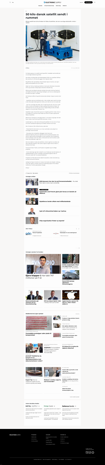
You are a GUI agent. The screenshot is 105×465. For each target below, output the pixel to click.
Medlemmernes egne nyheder (34, 313)
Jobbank (65, 5)
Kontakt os (62, 439)
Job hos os (62, 441)
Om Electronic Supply (64, 443)
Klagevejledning (49, 442)
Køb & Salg (58, 5)
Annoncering (33, 439)
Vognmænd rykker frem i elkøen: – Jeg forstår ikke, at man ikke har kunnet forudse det (52, 414)
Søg (13, 2)
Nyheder (40, 5)
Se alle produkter (34, 441)
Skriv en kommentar (74, 173)
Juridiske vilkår (49, 440)
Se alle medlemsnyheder (74, 396)
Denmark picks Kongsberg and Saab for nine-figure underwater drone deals (70, 414)
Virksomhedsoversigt (49, 5)
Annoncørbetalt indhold (50, 444)
